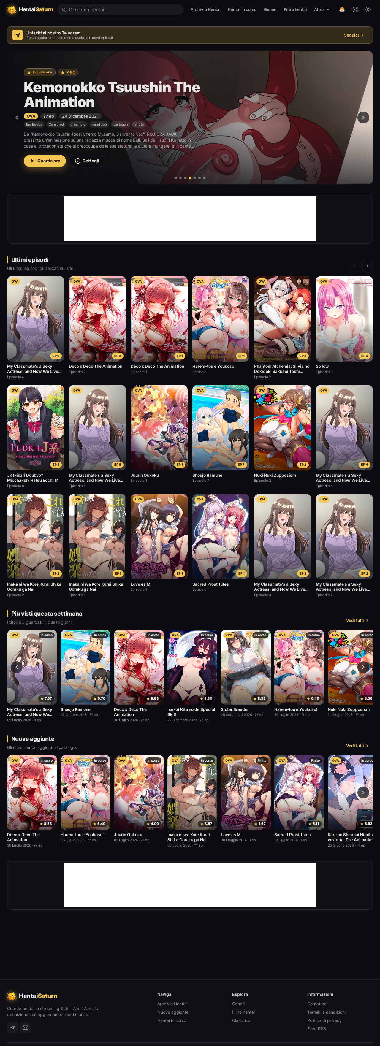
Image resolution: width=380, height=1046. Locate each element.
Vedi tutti (355, 620)
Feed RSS (316, 1028)
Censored (77, 128)
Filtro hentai (295, 9)
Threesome (144, 128)
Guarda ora (48, 164)
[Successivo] (363, 117)
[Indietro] (17, 667)
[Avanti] (363, 667)
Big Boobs (34, 128)
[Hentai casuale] (355, 9)
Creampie (98, 128)
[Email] (25, 1027)
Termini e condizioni (326, 1012)
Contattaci (317, 1003)
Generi (270, 9)
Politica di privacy (324, 1020)
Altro (319, 9)
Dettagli (91, 164)
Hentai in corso (242, 9)
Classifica (241, 1020)
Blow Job (56, 128)
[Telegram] (12, 1027)
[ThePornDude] (342, 9)
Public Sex (121, 128)
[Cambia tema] (368, 9)
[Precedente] (17, 117)
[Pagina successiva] (367, 266)
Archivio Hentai (206, 9)
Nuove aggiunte (173, 1012)
